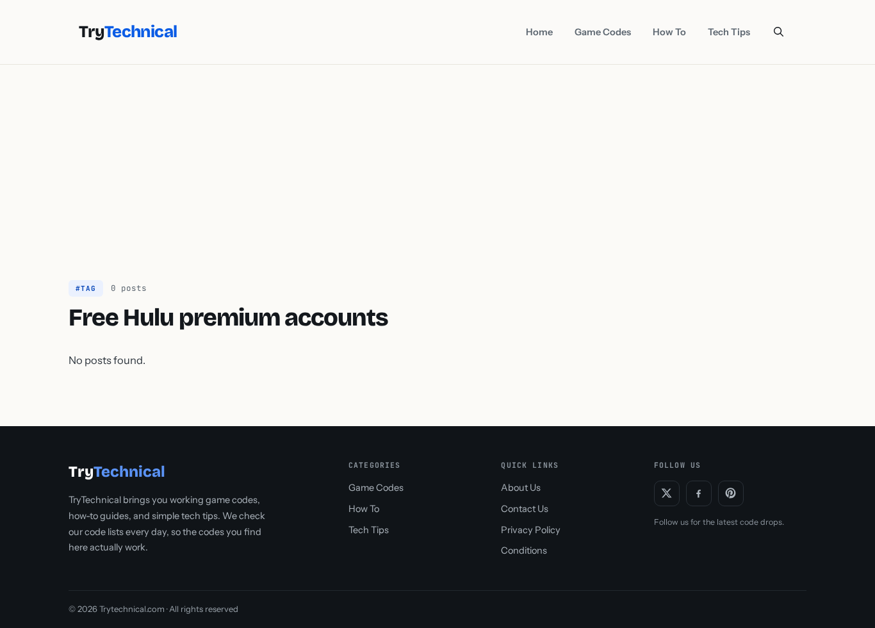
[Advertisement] (437, 161)
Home (539, 32)
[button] (778, 32)
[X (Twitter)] (667, 493)
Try (128, 32)
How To (669, 32)
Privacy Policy (530, 530)
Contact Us (524, 509)
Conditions (524, 550)
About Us (521, 487)
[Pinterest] (731, 493)
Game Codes (603, 32)
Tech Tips (729, 32)
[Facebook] (699, 493)
